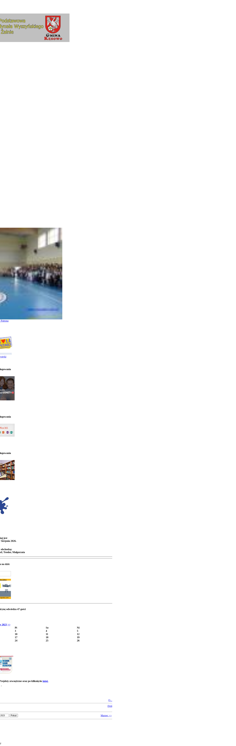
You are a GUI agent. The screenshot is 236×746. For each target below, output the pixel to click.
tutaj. (45, 681)
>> (9, 624)
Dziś (110, 706)
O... (110, 700)
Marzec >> (106, 715)
